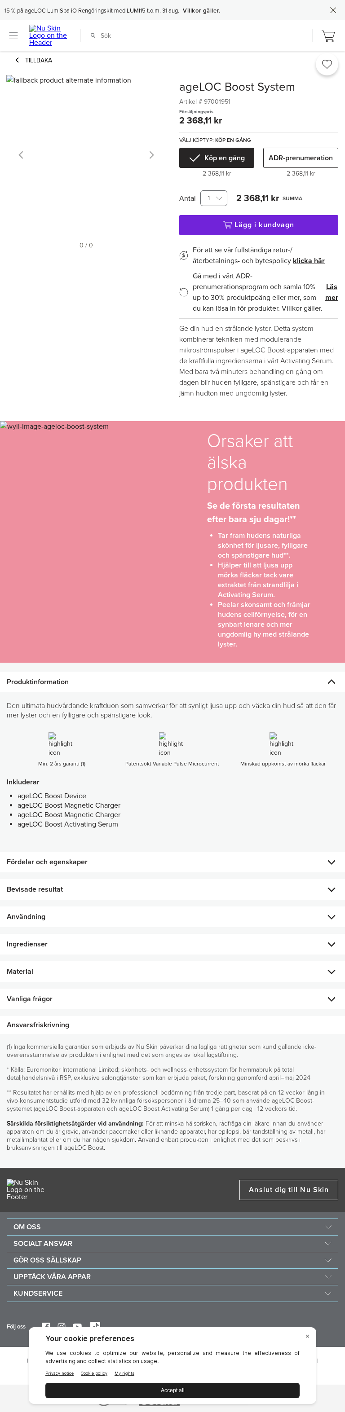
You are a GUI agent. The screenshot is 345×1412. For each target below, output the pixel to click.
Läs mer (331, 292)
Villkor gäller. (202, 10)
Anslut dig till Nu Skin (289, 1189)
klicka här (309, 260)
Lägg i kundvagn (264, 224)
